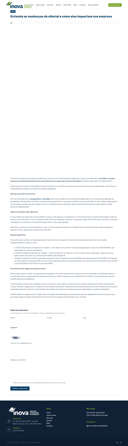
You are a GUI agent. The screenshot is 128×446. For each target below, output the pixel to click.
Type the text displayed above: (21, 343)
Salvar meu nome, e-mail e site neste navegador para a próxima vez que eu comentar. (39, 382)
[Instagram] (117, 442)
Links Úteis (67, 5)
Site (84, 318)
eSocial (58, 5)
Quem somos (40, 5)
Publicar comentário (20, 388)
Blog (75, 5)
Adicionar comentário (18, 360)
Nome (12, 318)
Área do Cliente (93, 5)
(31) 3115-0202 (18, 431)
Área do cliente (115, 5)
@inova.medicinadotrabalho (97, 426)
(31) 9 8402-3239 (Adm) (95, 413)
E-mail (49, 318)
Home (31, 5)
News (13, 11)
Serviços (50, 5)
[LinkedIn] (121, 442)
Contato (82, 5)
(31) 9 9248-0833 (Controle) (97, 415)
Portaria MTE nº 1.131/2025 (40, 199)
